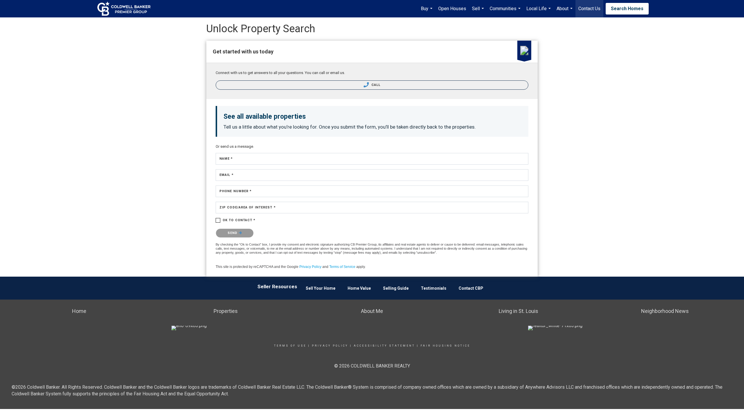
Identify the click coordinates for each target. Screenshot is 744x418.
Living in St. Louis (518, 311)
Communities (506, 11)
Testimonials (433, 288)
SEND (233, 233)
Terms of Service (342, 267)
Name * (226, 159)
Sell (478, 11)
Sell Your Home (320, 288)
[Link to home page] (126, 8)
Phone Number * (235, 191)
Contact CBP (471, 288)
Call (375, 85)
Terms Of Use (290, 345)
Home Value (359, 288)
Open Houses (452, 8)
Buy (427, 11)
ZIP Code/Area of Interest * (247, 207)
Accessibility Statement (384, 345)
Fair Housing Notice (445, 345)
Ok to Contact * (239, 220)
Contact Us (589, 8)
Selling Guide (396, 288)
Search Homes (627, 8)
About (565, 11)
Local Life (539, 11)
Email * (226, 175)
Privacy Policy (310, 267)
